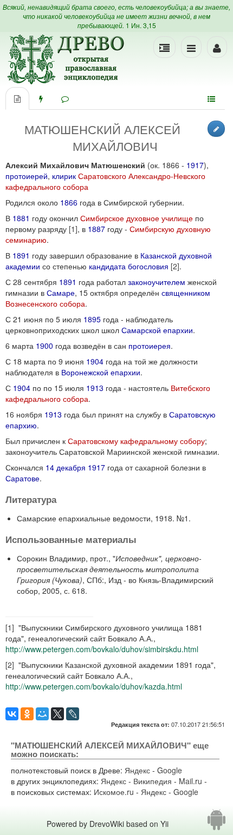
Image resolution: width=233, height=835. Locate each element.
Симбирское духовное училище (136, 218)
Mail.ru (190, 781)
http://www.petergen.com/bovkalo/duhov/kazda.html (93, 686)
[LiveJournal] (72, 713)
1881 (21, 218)
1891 (21, 255)
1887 (96, 228)
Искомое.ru (114, 791)
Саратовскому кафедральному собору (136, 440)
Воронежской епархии (100, 372)
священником (185, 292)
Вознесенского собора (45, 303)
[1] (73, 228)
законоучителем (156, 281)
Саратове (22, 478)
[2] (175, 266)
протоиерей (26, 175)
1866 (68, 202)
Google (169, 770)
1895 (92, 319)
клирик (64, 175)
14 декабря (66, 467)
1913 (94, 387)
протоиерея (149, 345)
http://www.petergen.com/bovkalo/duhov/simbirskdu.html (101, 649)
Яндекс (137, 770)
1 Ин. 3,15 (141, 25)
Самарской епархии (157, 329)
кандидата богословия (129, 266)
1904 (94, 361)
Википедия (152, 781)
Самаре (61, 292)
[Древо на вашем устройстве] (216, 823)
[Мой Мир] (42, 713)
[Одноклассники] (27, 713)
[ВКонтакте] (11, 713)
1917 (195, 165)
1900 (44, 345)
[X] (57, 713)
